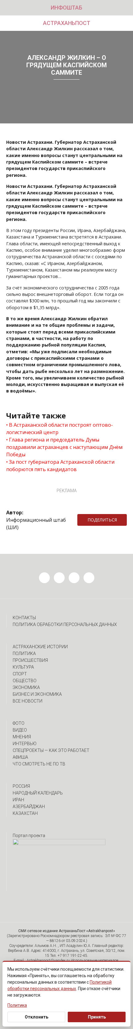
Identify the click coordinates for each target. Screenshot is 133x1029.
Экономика (26, 687)
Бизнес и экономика (37, 694)
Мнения (22, 736)
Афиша (20, 757)
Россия (21, 786)
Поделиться (102, 520)
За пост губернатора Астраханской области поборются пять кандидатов (60, 465)
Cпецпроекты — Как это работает (51, 750)
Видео (20, 730)
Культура (23, 667)
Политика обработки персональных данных (65, 624)
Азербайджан (29, 806)
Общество (24, 680)
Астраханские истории (40, 646)
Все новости (27, 701)
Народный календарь (38, 792)
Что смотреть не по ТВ (39, 763)
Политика (24, 653)
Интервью (24, 743)
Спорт (20, 673)
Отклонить (36, 1016)
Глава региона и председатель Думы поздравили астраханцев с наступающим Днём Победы (64, 447)
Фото (18, 723)
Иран (18, 799)
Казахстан (25, 813)
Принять (97, 1016)
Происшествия (30, 660)
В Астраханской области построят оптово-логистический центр (59, 428)
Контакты (24, 617)
